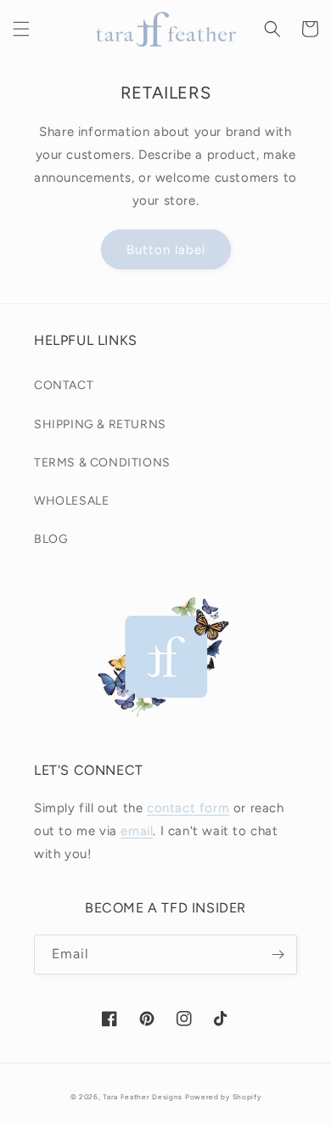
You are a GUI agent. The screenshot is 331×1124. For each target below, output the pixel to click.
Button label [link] (165, 249)
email (137, 831)
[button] (21, 29)
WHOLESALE (71, 501)
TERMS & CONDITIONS (102, 462)
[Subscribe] (277, 954)
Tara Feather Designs (142, 1097)
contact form (188, 808)
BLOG (51, 539)
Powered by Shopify (223, 1097)
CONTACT (63, 385)
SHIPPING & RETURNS (100, 424)
